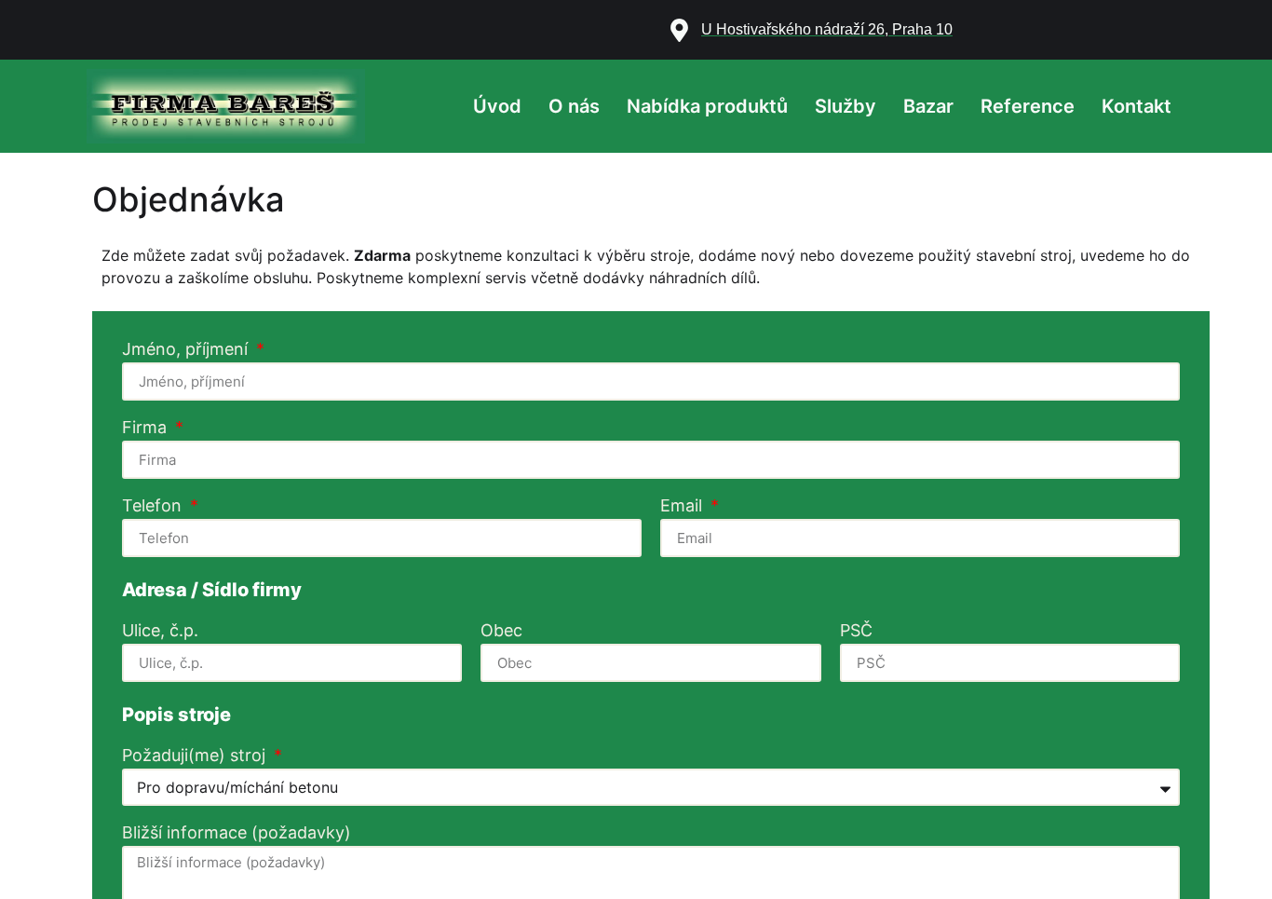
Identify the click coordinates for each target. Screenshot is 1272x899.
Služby (845, 106)
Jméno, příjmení (187, 350)
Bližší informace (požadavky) (236, 833)
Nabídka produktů (707, 106)
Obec (501, 631)
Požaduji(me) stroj (196, 756)
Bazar (928, 106)
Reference (1028, 106)
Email (683, 506)
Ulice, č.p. (160, 631)
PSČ (856, 631)
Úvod (497, 106)
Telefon (154, 506)
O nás (574, 106)
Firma (146, 428)
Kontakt (1136, 106)
